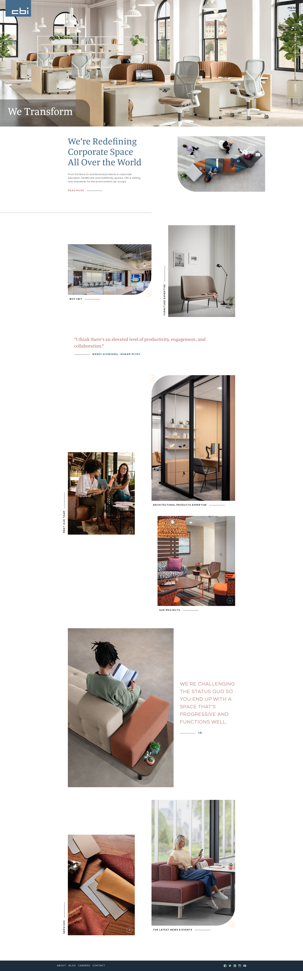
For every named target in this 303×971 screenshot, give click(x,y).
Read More (76, 191)
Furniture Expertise (165, 299)
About (61, 966)
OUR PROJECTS (169, 610)
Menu (292, 8)
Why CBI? (75, 299)
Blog (72, 966)
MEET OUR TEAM (64, 522)
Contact (98, 966)
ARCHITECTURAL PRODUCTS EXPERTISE (180, 505)
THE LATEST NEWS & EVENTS (172, 930)
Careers (84, 966)
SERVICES (64, 927)
